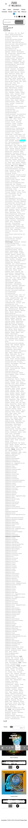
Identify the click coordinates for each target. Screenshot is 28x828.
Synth (20, 656)
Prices (15, 11)
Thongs (18, 665)
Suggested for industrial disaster (12, 536)
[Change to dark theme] (6, 4)
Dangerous (22, 140)
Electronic (21, 165)
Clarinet (11, 117)
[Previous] (24, 747)
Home (4, 9)
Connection (3, 820)
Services (10, 11)
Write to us (23, 11)
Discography (16, 9)
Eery (12, 165)
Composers (4, 11)
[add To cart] (18, 767)
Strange (13, 449)
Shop (19, 11)
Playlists (23, 9)
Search (9, 9)
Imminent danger (9, 242)
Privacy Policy (23, 820)
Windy (9, 709)
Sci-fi (14, 407)
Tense (19, 662)
